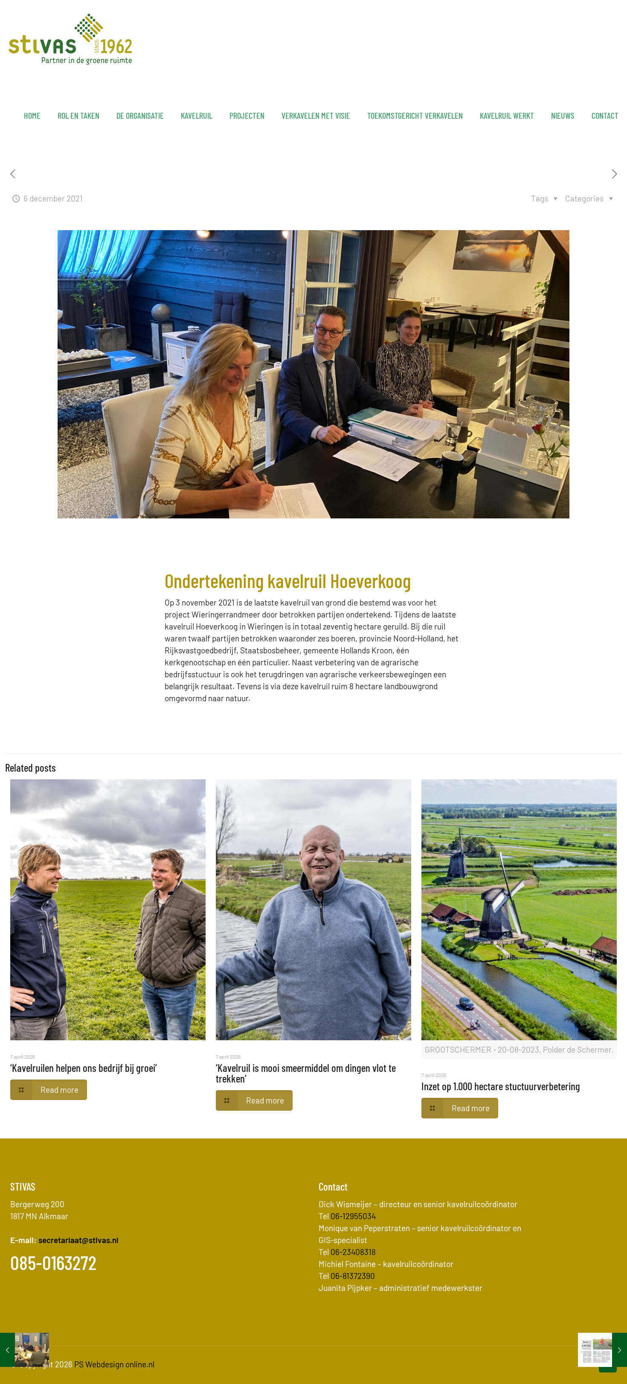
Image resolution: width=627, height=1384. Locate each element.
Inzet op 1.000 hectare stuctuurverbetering (500, 1086)
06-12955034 (353, 1216)
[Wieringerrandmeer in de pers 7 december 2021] (602, 1350)
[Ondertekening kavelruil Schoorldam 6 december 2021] (24, 1350)
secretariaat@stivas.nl (78, 1240)
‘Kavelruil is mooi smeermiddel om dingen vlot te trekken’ (306, 1073)
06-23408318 (353, 1252)
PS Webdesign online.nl (113, 1364)
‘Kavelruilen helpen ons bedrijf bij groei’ (83, 1067)
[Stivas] (71, 38)
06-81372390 (353, 1276)
